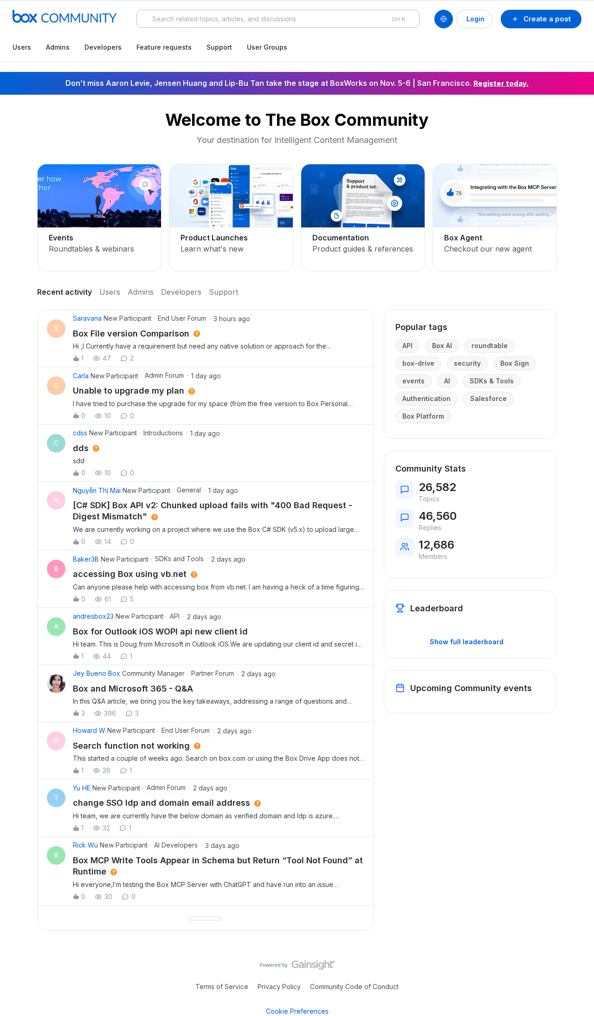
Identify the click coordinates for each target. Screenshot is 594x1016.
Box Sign (514, 363)
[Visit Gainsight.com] (297, 967)
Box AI (442, 345)
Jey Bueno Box (96, 673)
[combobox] (278, 18)
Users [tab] (109, 292)
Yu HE (81, 788)
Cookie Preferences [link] (297, 1011)
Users (22, 47)
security (467, 363)
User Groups (267, 47)
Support (219, 47)
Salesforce (488, 398)
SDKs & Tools (492, 381)
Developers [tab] (181, 292)
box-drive (418, 363)
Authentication (426, 398)
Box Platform (423, 416)
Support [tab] (223, 292)
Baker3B (86, 559)
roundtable (489, 345)
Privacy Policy (279, 986)
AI (447, 381)
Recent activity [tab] (64, 292)
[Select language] (443, 19)
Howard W (89, 730)
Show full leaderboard (467, 642)
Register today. (501, 83)
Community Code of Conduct (354, 986)
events (413, 381)
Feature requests (164, 47)
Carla (81, 376)
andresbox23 (93, 616)
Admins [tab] (141, 292)
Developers (103, 47)
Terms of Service (221, 986)
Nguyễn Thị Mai (97, 490)
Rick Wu (85, 845)
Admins (58, 47)
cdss (80, 433)
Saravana (87, 318)
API (407, 345)
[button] (541, 19)
